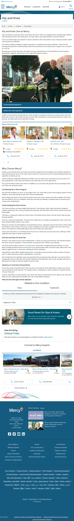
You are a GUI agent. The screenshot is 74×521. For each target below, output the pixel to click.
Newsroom (37, 454)
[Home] (12, 7)
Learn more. (48, 337)
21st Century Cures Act (45, 499)
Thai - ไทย (43, 485)
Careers (13, 450)
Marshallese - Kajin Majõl (11, 481)
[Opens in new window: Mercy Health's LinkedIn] (23, 434)
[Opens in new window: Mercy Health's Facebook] (9, 434)
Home (3, 26)
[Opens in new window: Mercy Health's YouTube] (18, 434)
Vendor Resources (60, 457)
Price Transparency (37, 447)
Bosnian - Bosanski (49, 478)
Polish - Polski (54, 481)
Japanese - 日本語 (43, 488)
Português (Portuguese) (61, 471)
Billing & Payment (13, 447)
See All (42, 408)
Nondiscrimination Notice (37, 457)
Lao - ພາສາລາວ (36, 478)
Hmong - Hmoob (65, 481)
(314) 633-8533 (47, 382)
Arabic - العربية (64, 485)
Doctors (27, 7)
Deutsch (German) (35, 471)
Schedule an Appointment (13, 460)
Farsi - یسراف (25, 485)
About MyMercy (13, 444)
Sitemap (25, 499)
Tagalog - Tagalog (62, 474)
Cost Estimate (60, 444)
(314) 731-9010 (19, 382)
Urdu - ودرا (34, 485)
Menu (3, 8)
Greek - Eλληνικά (61, 478)
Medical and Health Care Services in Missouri (56, 517)
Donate (37, 444)
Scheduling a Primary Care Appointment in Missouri (28, 517)
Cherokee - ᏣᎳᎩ (53, 485)
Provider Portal (60, 454)
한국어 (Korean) (47, 471)
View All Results (20, 388)
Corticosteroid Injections (12, 105)
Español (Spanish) (48, 474)
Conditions (18, 26)
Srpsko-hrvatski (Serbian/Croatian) (31, 474)
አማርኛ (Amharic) (10, 471)
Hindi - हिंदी (26, 478)
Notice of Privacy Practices (13, 457)
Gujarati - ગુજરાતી (30, 488)
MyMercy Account (6, 1)
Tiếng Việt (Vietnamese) (14, 478)
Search (71, 9)
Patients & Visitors (60, 450)
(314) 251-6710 (15, 156)
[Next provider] (8, 162)
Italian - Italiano (56, 488)
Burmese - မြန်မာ (19, 488)
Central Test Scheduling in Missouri (42, 519)
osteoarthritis (30, 245)
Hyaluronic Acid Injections (12, 111)
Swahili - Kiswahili (26, 481)
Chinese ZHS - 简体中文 (12, 485)
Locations (36, 7)
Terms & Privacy (33, 499)
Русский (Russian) (12, 474)
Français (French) (22, 471)
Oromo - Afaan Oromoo (40, 481)
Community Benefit (60, 447)
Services (46, 7)
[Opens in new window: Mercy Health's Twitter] (14, 434)
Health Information (13, 454)
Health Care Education (37, 450)
